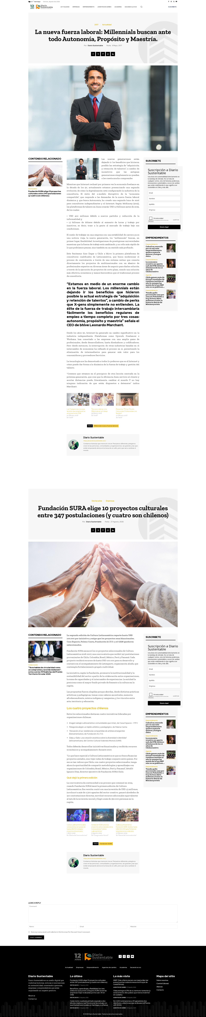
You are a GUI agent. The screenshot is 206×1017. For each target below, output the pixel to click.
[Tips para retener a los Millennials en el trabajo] (102, 399)
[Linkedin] (113, 54)
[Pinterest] (103, 54)
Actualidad (106, 25)
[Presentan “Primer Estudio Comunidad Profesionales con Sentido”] (127, 399)
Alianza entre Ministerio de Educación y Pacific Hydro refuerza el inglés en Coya (64, 470)
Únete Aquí (164, 227)
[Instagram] (171, 1)
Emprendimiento (152, 244)
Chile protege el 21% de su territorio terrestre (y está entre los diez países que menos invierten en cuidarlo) (131, 993)
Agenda (148, 275)
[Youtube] (176, 1)
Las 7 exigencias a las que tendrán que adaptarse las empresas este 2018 (76, 411)
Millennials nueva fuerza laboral (106, 426)
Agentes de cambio (119, 987)
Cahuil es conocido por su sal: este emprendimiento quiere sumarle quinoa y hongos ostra (154, 251)
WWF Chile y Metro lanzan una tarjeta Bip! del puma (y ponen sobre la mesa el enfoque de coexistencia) (130, 982)
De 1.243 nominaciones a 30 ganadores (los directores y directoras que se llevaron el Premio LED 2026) (131, 1003)
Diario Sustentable (95, 46)
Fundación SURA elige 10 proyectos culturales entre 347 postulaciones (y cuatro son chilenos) (44, 193)
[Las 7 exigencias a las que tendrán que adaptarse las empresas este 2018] (78, 399)
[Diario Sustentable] (74, 444)
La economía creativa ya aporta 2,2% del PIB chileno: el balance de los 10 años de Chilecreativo (155, 267)
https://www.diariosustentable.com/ (94, 441)
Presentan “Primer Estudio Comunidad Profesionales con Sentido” (126, 411)
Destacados (32, 188)
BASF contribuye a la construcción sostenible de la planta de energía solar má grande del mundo (141, 470)
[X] (174, 1)
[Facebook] (168, 1)
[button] (141, 7)
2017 (96, 25)
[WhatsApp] (108, 54)
